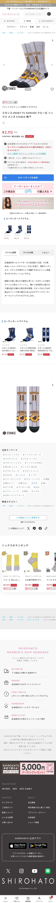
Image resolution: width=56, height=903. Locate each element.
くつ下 (34, 475)
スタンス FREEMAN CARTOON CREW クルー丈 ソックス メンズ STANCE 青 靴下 (28, 349)
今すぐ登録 (12, 153)
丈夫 (35, 483)
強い (45, 483)
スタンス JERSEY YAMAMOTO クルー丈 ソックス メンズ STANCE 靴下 (45, 349)
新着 (32, 27)
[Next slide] (52, 64)
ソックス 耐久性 (30, 467)
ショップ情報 (33, 822)
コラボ (36, 491)
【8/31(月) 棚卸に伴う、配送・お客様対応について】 (28, 5)
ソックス (20, 33)
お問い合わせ (7, 822)
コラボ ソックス (30, 459)
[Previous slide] (4, 64)
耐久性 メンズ (11, 467)
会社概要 (31, 802)
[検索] (49, 14)
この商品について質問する (28, 518)
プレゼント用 (24, 487)
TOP (3, 33)
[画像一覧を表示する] (4, 88)
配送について (7, 812)
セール (46, 27)
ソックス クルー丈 (33, 455)
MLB (37, 487)
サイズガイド (7, 802)
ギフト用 (9, 487)
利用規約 (31, 817)
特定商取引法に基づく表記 (39, 807)
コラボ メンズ (11, 459)
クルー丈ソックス (13, 479)
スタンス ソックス (13, 463)
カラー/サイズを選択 (28, 177)
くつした (21, 475)
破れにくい (10, 483)
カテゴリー (12, 27)
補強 (47, 479)
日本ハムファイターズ (14, 495)
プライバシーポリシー (37, 812)
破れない (24, 483)
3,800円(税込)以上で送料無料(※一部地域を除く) (28, 1)
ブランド (23, 27)
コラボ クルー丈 (12, 471)
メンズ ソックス (12, 455)
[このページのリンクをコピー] (46, 528)
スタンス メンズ (32, 471)
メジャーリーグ (12, 491)
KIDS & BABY (26, 789)
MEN (11, 33)
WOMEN (6, 789)
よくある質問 (7, 817)
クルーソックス (33, 479)
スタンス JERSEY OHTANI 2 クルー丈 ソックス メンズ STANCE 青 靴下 (10, 349)
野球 (26, 491)
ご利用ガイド (7, 807)
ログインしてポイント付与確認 (32, 153)
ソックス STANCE (34, 463)
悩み (38, 27)
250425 (8, 475)
